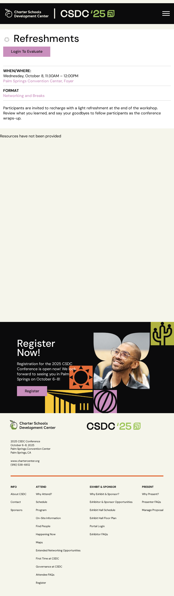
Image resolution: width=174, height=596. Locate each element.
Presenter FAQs (151, 502)
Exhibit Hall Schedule (102, 510)
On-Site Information (48, 518)
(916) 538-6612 (20, 465)
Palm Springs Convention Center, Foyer (38, 81)
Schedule (41, 502)
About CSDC (18, 494)
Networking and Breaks (24, 95)
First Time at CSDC (47, 558)
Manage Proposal (152, 510)
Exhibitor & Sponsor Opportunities (111, 502)
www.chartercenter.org (25, 461)
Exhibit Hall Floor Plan (103, 518)
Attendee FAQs (45, 574)
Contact (16, 502)
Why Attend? (44, 494)
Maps (39, 542)
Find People (43, 526)
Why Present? (150, 494)
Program (41, 510)
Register (41, 583)
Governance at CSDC (49, 566)
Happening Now (46, 534)
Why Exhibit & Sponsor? (104, 494)
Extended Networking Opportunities (58, 550)
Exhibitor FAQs (99, 534)
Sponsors (16, 510)
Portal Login (97, 526)
